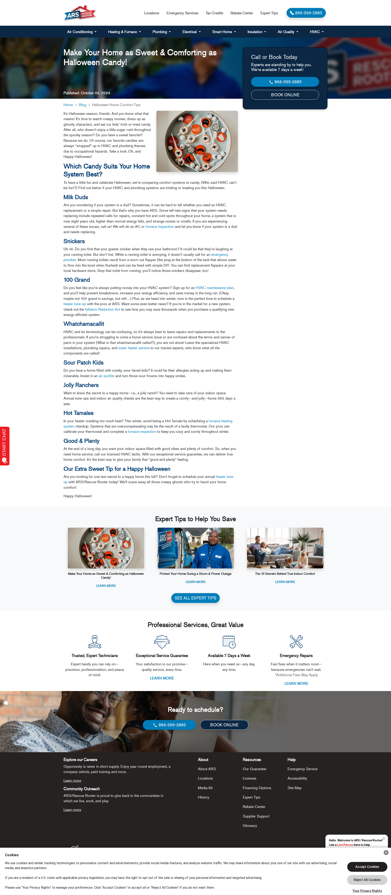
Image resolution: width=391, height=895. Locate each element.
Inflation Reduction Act (102, 309)
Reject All (367, 880)
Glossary (250, 825)
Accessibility (297, 778)
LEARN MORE (162, 678)
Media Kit (205, 787)
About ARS (207, 769)
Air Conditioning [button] (80, 31)
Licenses (249, 778)
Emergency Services (182, 13)
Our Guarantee (254, 769)
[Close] (386, 852)
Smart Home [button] (222, 31)
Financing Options (257, 787)
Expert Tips (269, 13)
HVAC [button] (315, 31)
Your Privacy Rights (367, 891)
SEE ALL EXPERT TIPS (195, 597)
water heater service (133, 348)
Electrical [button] (190, 31)
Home (68, 104)
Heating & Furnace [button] (123, 31)
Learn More (106, 585)
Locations (151, 13)
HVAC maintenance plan (215, 287)
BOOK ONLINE (285, 94)
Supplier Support (256, 816)
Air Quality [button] (286, 31)
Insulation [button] (255, 31)
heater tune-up (75, 303)
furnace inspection (160, 226)
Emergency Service (302, 769)
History (203, 797)
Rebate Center (242, 13)
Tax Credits (214, 13)
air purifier (106, 375)
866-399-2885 (287, 81)
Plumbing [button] (160, 31)
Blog (82, 104)
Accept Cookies (367, 867)
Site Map (295, 787)
